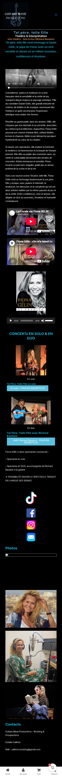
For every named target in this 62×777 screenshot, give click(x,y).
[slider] (49, 320)
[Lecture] (10, 320)
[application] (31, 321)
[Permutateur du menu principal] (56, 15)
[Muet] (42, 320)
